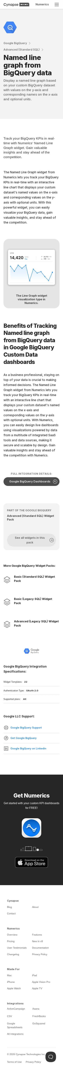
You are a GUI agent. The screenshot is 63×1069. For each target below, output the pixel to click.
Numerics (42, 4)
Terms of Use (14, 1061)
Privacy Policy (33, 1061)
